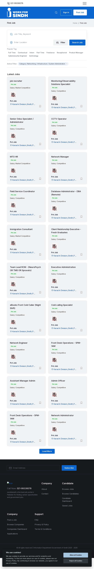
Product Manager (76, 53)
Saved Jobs (67, 506)
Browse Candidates (70, 494)
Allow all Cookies (76, 555)
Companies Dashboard (17, 529)
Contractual (22, 53)
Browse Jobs (68, 489)
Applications (12, 534)
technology (33, 56)
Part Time (40, 53)
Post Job (80, 12)
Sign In (66, 12)
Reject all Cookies (75, 561)
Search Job (77, 42)
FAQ (36, 520)
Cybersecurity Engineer (17, 56)
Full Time (12, 53)
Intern (32, 53)
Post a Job (12, 520)
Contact (44, 494)
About (44, 489)
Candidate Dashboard (67, 499)
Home (75, 23)
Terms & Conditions (43, 529)
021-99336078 (16, 3)
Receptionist (62, 53)
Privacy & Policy (42, 524)
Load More (47, 451)
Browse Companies (15, 524)
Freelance (51, 53)
